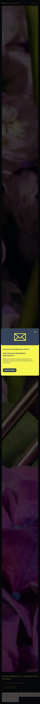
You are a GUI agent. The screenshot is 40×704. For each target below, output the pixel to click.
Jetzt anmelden (9, 370)
